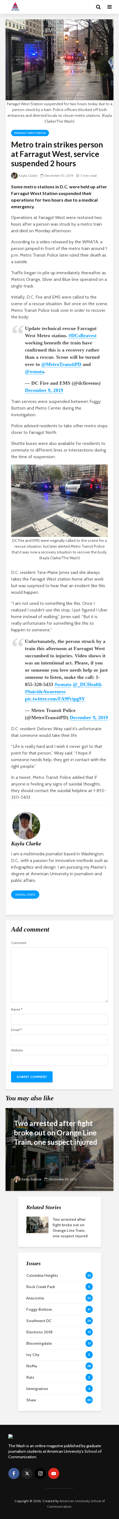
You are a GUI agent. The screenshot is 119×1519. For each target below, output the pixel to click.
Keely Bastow (32, 1179)
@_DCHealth (87, 684)
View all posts (25, 894)
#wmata (63, 684)
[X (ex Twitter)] (27, 1473)
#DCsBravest (83, 335)
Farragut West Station (30, 133)
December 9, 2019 (44, 390)
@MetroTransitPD (61, 364)
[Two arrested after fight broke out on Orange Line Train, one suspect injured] (59, 1149)
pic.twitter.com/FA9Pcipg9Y (55, 699)
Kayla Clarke (28, 175)
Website (17, 1050)
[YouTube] (53, 1473)
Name (16, 1009)
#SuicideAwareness (45, 691)
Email (16, 1030)
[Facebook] (13, 1473)
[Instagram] (40, 1473)
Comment (18, 943)
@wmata (34, 371)
